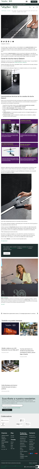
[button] (33, 7)
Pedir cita (27, 4)
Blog (9, 10)
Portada (4, 10)
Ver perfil (3, 304)
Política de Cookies (19, 466)
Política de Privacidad (15, 407)
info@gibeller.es (13, 248)
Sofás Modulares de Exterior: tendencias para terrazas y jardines (9, 387)
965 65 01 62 (25, 248)
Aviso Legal (3, 466)
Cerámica (8, 43)
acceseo (31, 464)
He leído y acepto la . (11, 407)
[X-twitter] (34, 453)
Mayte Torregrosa (4, 297)
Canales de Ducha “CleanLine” (20, 62)
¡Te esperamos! (4, 240)
